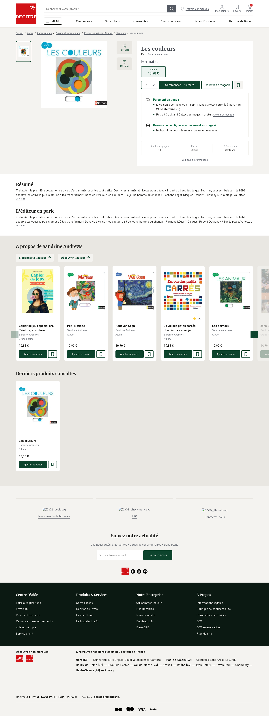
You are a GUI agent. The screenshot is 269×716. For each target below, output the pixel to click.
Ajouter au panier (33, 353)
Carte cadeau (84, 603)
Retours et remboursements (34, 621)
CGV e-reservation (208, 627)
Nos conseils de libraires (54, 516)
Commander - (180, 85)
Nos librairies (145, 609)
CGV (199, 621)
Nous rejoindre (145, 615)
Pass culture (84, 615)
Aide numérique (26, 627)
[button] (134, 192)
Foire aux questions (28, 603)
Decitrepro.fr (144, 621)
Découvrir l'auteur (73, 257)
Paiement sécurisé (28, 615)
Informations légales (210, 603)
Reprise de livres (87, 609)
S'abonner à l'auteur (32, 257)
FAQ (134, 516)
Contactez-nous (215, 517)
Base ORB (142, 627)
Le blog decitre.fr (87, 621)
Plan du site (204, 633)
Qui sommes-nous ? (149, 603)
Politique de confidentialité (214, 609)
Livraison (22, 609)
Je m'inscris (158, 555)
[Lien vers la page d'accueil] (26, 13)
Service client (24, 633)
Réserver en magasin (217, 85)
